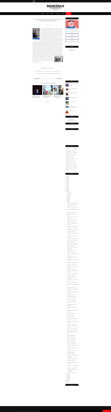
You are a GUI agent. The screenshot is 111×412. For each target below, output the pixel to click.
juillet (68, 199)
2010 (67, 191)
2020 (67, 178)
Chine (70, 164)
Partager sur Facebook (39, 71)
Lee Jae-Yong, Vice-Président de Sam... (36, 97)
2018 (67, 181)
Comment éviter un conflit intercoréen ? (72, 330)
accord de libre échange (69, 161)
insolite (73, 164)
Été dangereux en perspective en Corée (72, 238)
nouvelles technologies (48, 73)
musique (67, 168)
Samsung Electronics (57, 73)
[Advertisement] (71, 66)
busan (73, 168)
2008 (67, 380)
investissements (43, 73)
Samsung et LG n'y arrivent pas (71, 341)
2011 (67, 190)
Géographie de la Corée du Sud (73, 97)
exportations (67, 164)
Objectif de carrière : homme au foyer (72, 240)
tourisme (73, 155)
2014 (67, 186)
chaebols (39, 73)
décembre (68, 192)
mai (67, 201)
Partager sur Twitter (49, 71)
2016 (67, 183)
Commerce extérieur (68, 158)
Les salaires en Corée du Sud (71, 268)
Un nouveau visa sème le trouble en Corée (72, 282)
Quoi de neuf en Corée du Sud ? (71, 212)
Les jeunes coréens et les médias (71, 343)
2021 (67, 177)
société (71, 148)
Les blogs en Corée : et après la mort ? (72, 273)
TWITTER (72, 40)
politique (67, 152)
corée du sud (67, 148)
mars (67, 375)
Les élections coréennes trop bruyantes (72, 227)
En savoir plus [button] (38, 410)
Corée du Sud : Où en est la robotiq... (58, 97)
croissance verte (74, 165)
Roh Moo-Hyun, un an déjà (70, 245)
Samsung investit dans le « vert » (71, 316)
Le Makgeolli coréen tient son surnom (72, 219)
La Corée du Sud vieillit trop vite (71, 298)
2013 (67, 187)
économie (70, 152)
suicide (76, 164)
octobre (68, 195)
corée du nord (74, 148)
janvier (68, 377)
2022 (67, 176)
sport (70, 155)
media (76, 158)
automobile (74, 151)
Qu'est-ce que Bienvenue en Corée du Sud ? (72, 29)
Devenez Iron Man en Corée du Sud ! (72, 328)
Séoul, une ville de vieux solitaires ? (71, 354)
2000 (67, 381)
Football (67, 155)
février (68, 376)
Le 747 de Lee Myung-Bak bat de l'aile (72, 358)
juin (67, 200)
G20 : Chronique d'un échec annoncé (72, 296)
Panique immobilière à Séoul (70, 250)
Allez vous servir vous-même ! (71, 294)
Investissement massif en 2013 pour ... (47, 97)
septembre (68, 196)
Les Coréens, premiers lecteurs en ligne (72, 229)
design (76, 168)
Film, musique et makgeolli (70, 352)
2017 (67, 182)
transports (73, 158)
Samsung (53, 73)
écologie (70, 165)
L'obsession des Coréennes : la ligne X (72, 207)
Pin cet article (58, 71)
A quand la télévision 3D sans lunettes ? (72, 262)
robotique (70, 168)
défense (67, 165)
